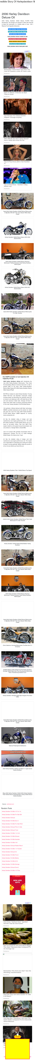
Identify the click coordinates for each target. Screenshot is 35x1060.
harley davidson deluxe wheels (17, 44)
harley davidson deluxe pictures (17, 34)
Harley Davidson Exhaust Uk (9, 852)
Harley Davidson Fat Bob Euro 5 (10, 821)
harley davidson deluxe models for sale (17, 36)
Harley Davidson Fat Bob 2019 (10, 861)
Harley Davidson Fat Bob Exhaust (10, 836)
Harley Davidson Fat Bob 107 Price (11, 870)
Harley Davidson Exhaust (8, 817)
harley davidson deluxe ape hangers (17, 31)
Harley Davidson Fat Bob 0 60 (9, 842)
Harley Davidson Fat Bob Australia (11, 839)
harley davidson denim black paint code (17, 46)
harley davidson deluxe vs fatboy (17, 41)
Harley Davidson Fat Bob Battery (10, 858)
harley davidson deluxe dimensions (18, 29)
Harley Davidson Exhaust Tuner (10, 830)
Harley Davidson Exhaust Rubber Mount (12, 845)
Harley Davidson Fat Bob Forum (10, 855)
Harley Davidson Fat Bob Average (10, 864)
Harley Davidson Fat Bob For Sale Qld (12, 814)
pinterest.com (10, 804)
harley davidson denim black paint (17, 39)
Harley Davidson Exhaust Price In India (12, 827)
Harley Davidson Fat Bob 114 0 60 (11, 833)
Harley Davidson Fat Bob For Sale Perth (12, 824)
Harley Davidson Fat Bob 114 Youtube (12, 848)
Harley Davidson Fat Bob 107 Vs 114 (11, 811)
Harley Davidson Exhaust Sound (10, 867)
